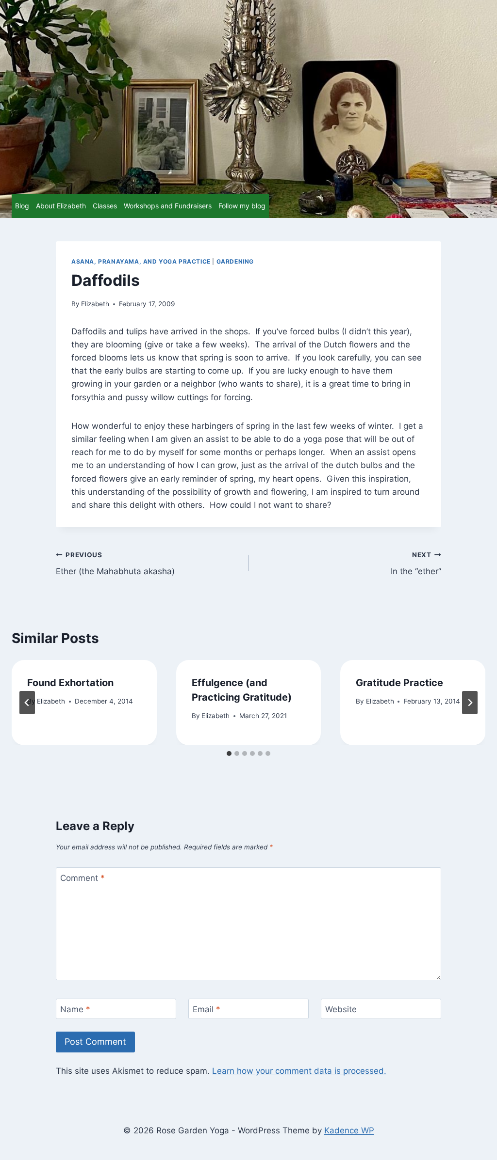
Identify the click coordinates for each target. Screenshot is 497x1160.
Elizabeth (95, 304)
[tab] (229, 753)
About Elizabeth (61, 206)
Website (341, 1009)
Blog (22, 206)
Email (206, 1009)
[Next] (470, 702)
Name (75, 1009)
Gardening (235, 261)
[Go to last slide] (27, 702)
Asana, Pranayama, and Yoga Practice (141, 261)
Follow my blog (241, 206)
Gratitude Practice (399, 683)
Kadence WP (349, 1130)
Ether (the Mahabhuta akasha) (115, 564)
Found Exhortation (70, 683)
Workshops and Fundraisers (168, 206)
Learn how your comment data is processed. (299, 1071)
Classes (105, 206)
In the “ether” (416, 564)
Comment (82, 878)
